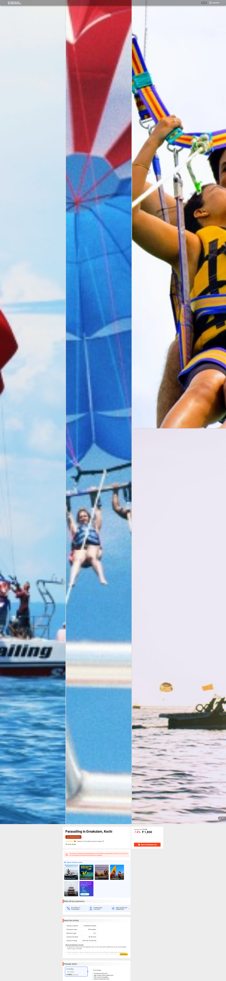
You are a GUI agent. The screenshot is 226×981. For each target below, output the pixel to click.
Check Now (83, 894)
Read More (124, 954)
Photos (223, 818)
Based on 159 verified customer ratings (89, 841)
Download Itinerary (74, 837)
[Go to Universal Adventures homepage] (14, 2)
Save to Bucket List (149, 845)
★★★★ (70, 841)
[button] (103, 841)
